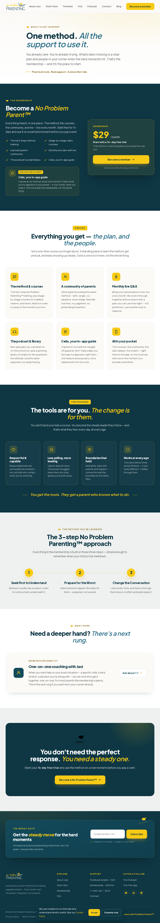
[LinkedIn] (141, 893)
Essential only (111, 912)
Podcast (92, 6)
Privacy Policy (12, 916)
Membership (63, 890)
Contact (106, 6)
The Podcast (130, 879)
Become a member (140, 6)
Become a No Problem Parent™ (78, 779)
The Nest (68, 6)
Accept (94, 912)
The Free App (130, 885)
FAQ (80, 6)
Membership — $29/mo (102, 885)
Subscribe (136, 834)
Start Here (52, 6)
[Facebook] (126, 893)
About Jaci (35, 6)
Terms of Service (30, 916)
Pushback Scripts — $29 (102, 879)
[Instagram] (134, 893)
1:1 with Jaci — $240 (100, 890)
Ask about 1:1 (130, 672)
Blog (118, 6)
